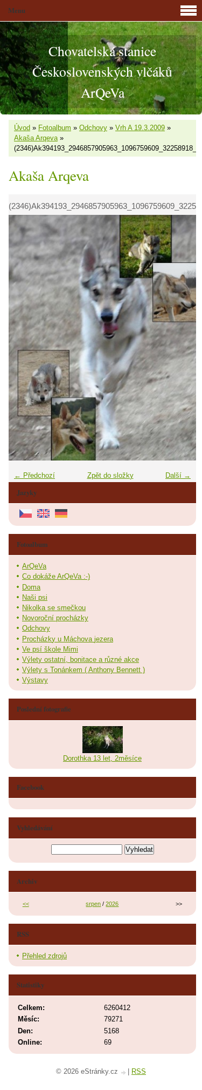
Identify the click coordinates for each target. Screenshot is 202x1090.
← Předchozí (34, 475)
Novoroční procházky (55, 618)
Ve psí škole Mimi (50, 649)
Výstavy (35, 680)
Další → (178, 475)
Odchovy (93, 128)
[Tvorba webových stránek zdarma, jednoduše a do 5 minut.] (124, 1072)
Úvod (22, 128)
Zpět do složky (110, 475)
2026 (112, 904)
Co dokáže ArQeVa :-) (56, 576)
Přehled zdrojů (44, 956)
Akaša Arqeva (36, 138)
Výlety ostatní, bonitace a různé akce (80, 659)
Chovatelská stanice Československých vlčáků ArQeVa (102, 71)
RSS (138, 1071)
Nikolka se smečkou (54, 608)
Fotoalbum (54, 128)
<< (26, 904)
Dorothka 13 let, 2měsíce (102, 758)
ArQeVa (34, 566)
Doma (31, 587)
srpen (93, 904)
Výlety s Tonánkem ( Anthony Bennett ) (83, 670)
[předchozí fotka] (26, 338)
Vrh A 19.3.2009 (140, 128)
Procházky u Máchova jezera (67, 639)
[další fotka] (178, 338)
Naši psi (34, 597)
